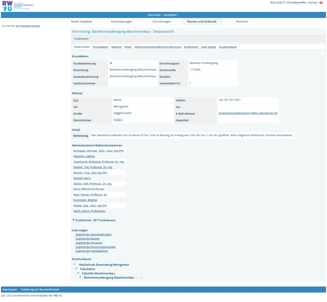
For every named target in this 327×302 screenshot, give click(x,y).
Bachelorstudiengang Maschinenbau (109, 277)
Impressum (9, 289)
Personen (242, 21)
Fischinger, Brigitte (85, 200)
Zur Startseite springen (28, 25)
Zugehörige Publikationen (92, 251)
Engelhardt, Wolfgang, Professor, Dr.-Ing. (99, 161)
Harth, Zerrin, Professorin (89, 211)
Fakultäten (87, 269)
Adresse (116, 47)
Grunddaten (100, 47)
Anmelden (170, 15)
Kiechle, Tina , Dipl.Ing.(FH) (90, 172)
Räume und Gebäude (201, 21)
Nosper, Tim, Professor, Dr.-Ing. (93, 167)
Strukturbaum (228, 47)
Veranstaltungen (121, 21)
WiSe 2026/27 (278, 2)
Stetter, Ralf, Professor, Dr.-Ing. (92, 183)
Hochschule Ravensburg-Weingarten (104, 264)
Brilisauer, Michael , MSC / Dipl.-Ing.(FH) (98, 150)
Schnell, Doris (82, 178)
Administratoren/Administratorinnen (158, 47)
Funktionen (191, 47)
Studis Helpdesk (81, 21)
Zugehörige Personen (89, 243)
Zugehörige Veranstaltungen (94, 234)
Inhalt (128, 47)
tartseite (154, 15)
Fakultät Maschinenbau (98, 273)
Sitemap (312, 2)
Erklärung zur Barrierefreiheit (40, 289)
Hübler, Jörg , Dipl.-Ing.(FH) (90, 205)
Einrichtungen (162, 21)
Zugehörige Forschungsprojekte (96, 247)
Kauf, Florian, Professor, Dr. (90, 194)
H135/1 (118, 119)
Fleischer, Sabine (84, 156)
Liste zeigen (208, 47)
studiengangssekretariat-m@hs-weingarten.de (248, 113)
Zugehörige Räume (88, 238)
